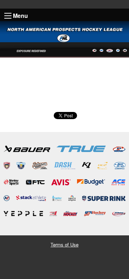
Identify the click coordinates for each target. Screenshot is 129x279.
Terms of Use (64, 244)
